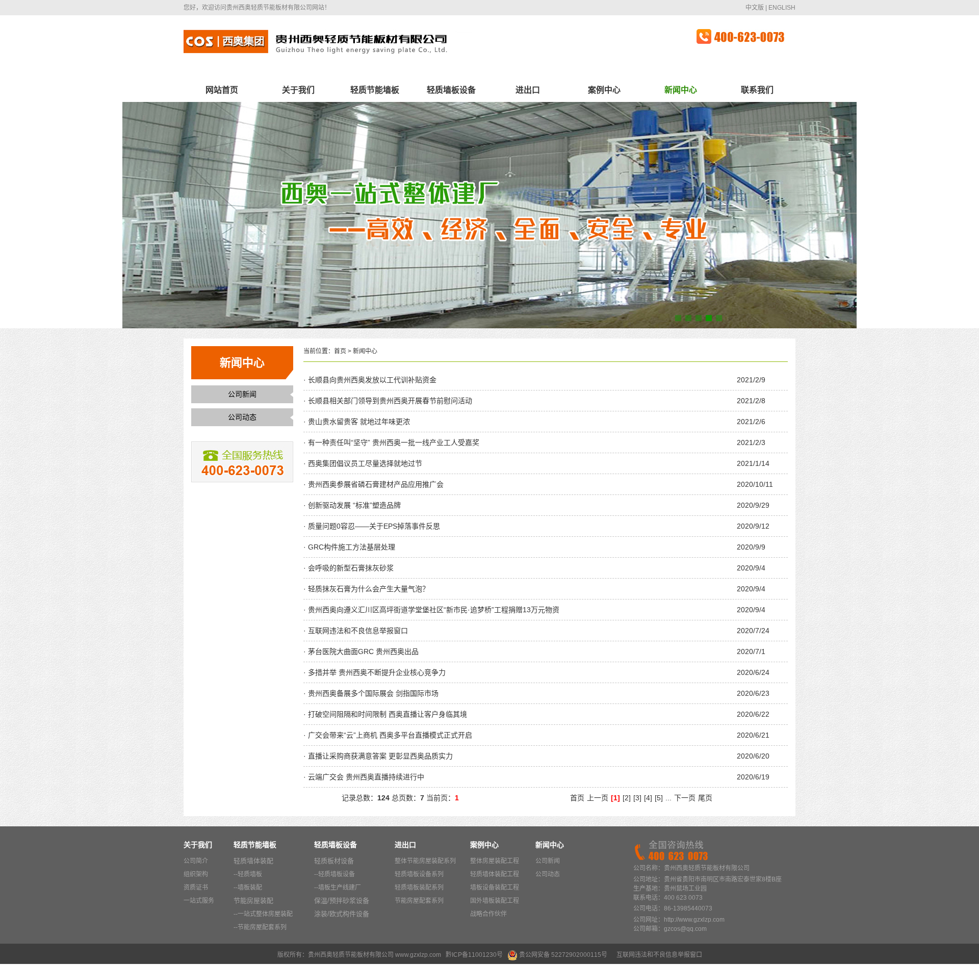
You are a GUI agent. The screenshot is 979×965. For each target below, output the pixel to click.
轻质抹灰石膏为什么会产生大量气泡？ (367, 589)
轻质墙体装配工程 (494, 874)
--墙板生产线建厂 (337, 887)
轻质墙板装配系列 (419, 887)
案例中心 (604, 90)
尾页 (705, 798)
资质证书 (196, 887)
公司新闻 (242, 394)
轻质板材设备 (334, 861)
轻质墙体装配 (253, 861)
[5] (659, 798)
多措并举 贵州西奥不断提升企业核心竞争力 (376, 672)
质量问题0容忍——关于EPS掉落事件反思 (373, 526)
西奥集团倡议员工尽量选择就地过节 (364, 463)
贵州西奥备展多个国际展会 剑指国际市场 (372, 693)
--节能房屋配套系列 (260, 927)
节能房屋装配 (253, 900)
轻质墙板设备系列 (419, 874)
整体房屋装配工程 (494, 861)
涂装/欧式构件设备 (341, 914)
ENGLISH (781, 7)
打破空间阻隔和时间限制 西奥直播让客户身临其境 (386, 714)
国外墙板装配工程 (494, 900)
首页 (340, 351)
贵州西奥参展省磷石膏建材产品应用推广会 (375, 484)
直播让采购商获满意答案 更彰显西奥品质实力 (379, 756)
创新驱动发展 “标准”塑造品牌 (353, 505)
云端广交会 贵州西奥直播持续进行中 (365, 777)
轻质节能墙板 (374, 90)
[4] (648, 798)
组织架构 (196, 874)
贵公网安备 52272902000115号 (563, 954)
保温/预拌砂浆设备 (341, 900)
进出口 (528, 90)
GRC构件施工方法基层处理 (350, 547)
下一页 (684, 798)
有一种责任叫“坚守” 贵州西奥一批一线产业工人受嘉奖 (392, 442)
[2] (627, 798)
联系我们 (757, 90)
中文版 (754, 7)
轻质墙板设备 (451, 90)
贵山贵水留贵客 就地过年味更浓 (358, 422)
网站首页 (221, 90)
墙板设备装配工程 (494, 887)
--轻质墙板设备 (334, 874)
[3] (637, 798)
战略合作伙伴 (488, 914)
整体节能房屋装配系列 (425, 861)
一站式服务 (199, 900)
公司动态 (242, 417)
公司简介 (196, 861)
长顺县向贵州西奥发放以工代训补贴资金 (371, 380)
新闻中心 (680, 90)
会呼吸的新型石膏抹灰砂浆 (350, 568)
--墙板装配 (248, 887)
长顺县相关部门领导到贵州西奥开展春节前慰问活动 (389, 401)
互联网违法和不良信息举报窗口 (357, 631)
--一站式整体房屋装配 (263, 914)
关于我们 (298, 90)
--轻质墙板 (248, 874)
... (668, 798)
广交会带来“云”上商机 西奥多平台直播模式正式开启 (389, 735)
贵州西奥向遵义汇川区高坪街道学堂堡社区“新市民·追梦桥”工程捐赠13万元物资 (432, 610)
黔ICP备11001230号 (474, 954)
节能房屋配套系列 (419, 900)
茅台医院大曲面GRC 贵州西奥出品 (362, 651)
